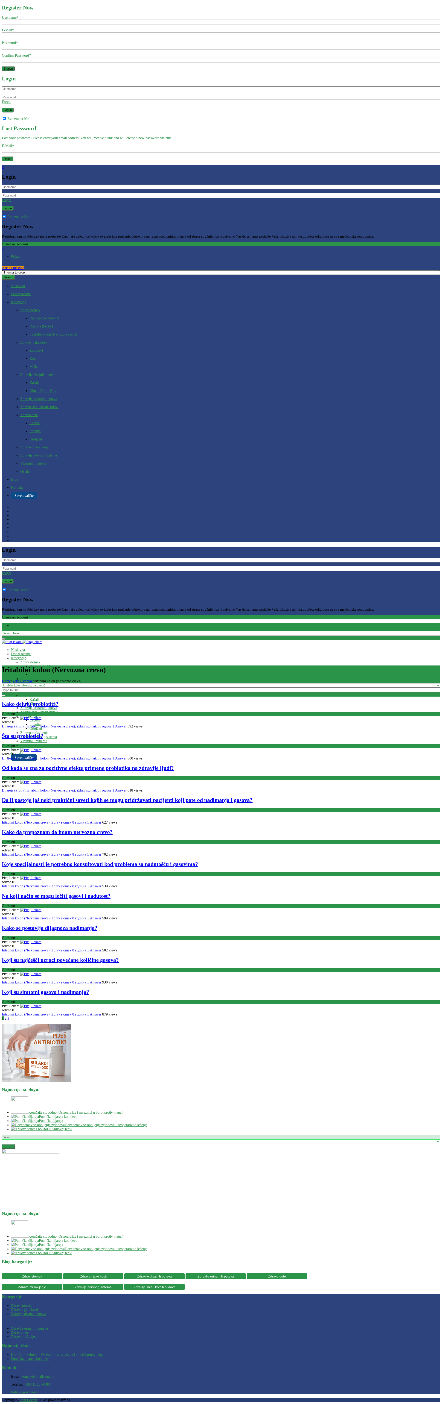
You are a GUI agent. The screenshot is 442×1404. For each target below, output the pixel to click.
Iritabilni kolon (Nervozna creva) (53, 334)
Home (6, 681)
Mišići (33, 366)
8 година (104, 726)
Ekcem (34, 423)
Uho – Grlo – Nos (42, 391)
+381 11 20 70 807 (38, 1384)
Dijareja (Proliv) (41, 326)
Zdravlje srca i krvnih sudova (154, 1287)
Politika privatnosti (24, 1392)
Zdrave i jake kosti (33, 342)
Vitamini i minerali (33, 463)
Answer (119, 726)
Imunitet (35, 431)
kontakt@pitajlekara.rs (37, 1376)
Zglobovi (36, 350)
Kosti (33, 358)
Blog (14, 479)
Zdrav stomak (30, 310)
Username (10, 17)
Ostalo (25, 471)
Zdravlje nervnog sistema (38, 455)
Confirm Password (16, 55)
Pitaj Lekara (28, 1400)
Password (10, 43)
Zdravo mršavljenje (34, 447)
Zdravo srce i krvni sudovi (39, 407)
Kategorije (18, 302)
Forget (6, 102)
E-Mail (8, 30)
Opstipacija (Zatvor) (44, 318)
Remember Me (17, 119)
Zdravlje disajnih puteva (37, 375)
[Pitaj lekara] (22, 642)
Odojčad (35, 439)
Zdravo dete (29, 415)
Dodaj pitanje (21, 294)
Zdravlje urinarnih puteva (38, 399)
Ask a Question (13, 268)
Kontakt (17, 487)
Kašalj (34, 383)
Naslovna (18, 286)
